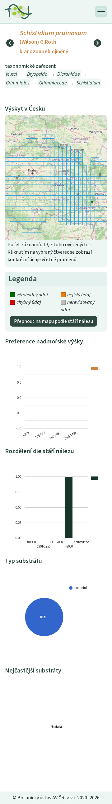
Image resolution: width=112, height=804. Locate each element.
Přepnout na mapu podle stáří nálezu (53, 321)
